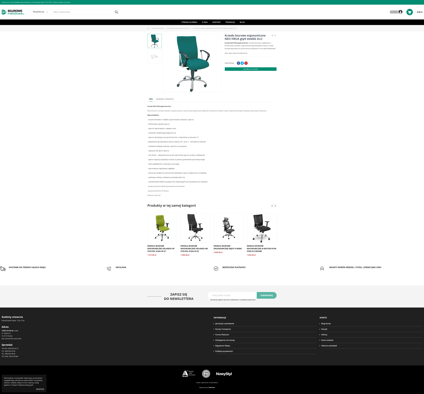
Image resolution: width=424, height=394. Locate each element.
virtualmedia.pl (213, 382)
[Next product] (275, 35)
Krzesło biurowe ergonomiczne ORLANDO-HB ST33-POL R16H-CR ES (194, 248)
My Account (396, 12)
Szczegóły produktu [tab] (165, 99)
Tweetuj (242, 63)
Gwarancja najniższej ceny (340, 270)
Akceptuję (40, 389)
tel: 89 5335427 (122, 270)
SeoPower (212, 387)
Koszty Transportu (223, 329)
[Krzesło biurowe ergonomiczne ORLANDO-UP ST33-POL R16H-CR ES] (162, 228)
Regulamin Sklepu (222, 345)
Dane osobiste (327, 340)
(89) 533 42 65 (10, 351)
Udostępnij (238, 63)
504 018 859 (13, 356)
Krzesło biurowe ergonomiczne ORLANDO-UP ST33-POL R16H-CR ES (160, 248)
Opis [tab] (151, 99)
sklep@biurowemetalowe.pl (22, 2)
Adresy (324, 334)
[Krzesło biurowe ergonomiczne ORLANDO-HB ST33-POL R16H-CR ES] (195, 228)
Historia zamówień (329, 345)
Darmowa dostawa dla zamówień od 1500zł (27, 270)
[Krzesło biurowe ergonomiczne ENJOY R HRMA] (228, 228)
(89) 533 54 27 (13, 348)
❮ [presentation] (272, 206)
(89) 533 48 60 (10, 354)
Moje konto (326, 323)
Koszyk (324, 329)
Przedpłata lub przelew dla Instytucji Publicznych (242, 270)
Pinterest (246, 63)
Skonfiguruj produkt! (250, 69)
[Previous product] (272, 35)
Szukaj (116, 12)
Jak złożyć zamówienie (224, 323)
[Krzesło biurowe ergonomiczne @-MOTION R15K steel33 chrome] (261, 228)
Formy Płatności (222, 334)
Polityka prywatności (224, 351)
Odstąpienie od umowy (225, 340)
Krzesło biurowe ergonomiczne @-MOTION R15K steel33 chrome (261, 248)
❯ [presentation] (275, 206)
